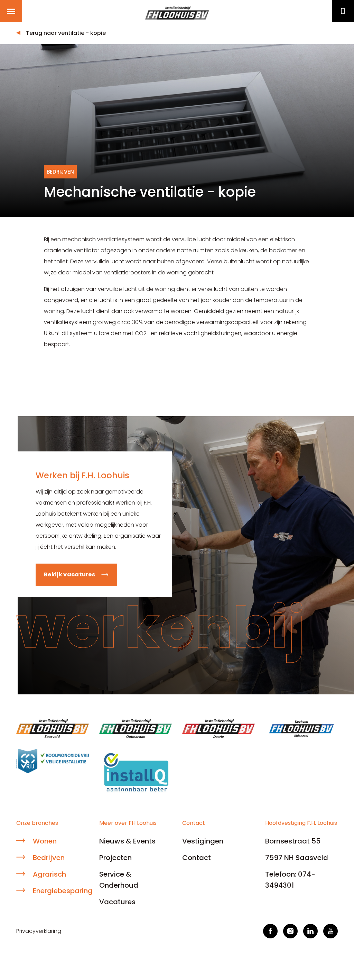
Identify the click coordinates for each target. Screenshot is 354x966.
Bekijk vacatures (69, 574)
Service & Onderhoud (118, 879)
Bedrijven (49, 857)
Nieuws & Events (127, 841)
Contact (343, 11)
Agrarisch (49, 874)
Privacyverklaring (38, 931)
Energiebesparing (61, 891)
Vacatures (117, 902)
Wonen (45, 841)
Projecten (115, 857)
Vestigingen (202, 841)
